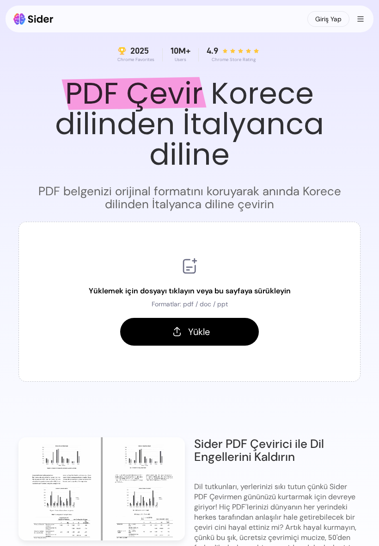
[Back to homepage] (33, 18)
